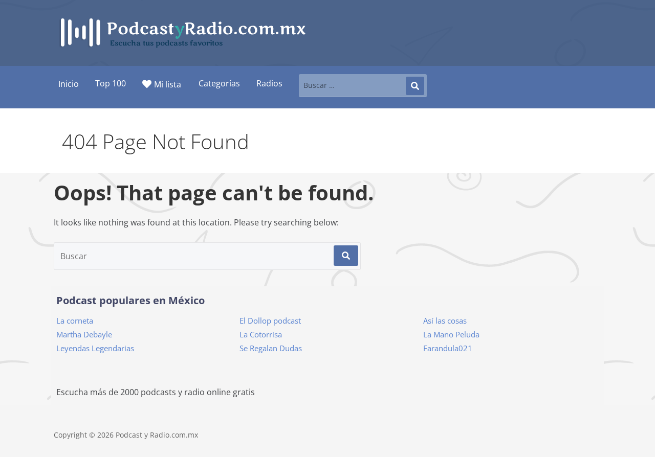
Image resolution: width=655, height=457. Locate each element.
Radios (269, 83)
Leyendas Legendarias (95, 348)
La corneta (74, 320)
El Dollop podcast (270, 320)
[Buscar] (415, 86)
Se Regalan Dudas (270, 348)
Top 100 (110, 83)
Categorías (219, 83)
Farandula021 (447, 348)
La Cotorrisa (260, 334)
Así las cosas (445, 320)
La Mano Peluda (451, 334)
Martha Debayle (84, 334)
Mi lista (167, 84)
